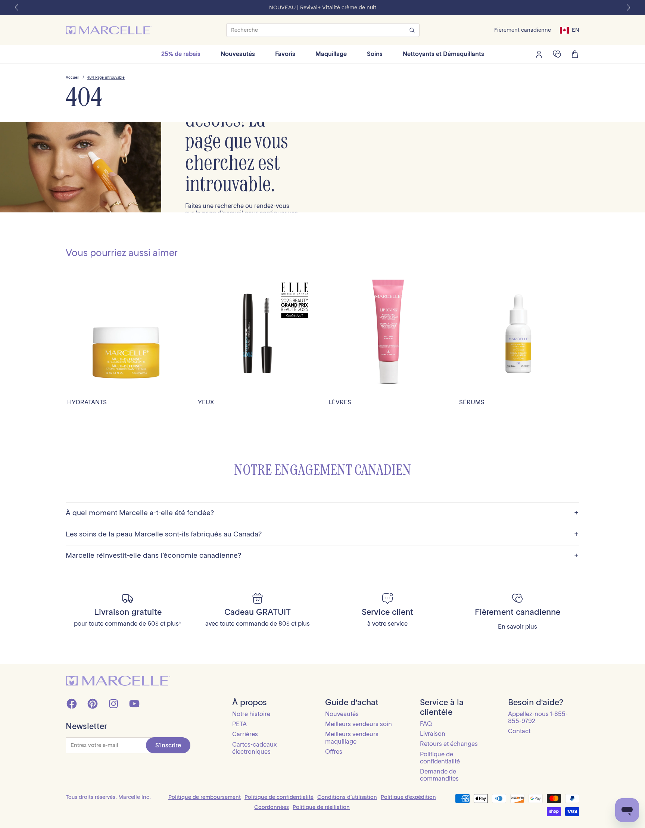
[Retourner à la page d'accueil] (118, 681)
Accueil (73, 77)
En (575, 30)
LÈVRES (339, 402)
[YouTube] (134, 704)
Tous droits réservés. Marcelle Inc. (108, 797)
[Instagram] (113, 704)
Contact (519, 731)
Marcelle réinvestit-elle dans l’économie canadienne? (322, 555)
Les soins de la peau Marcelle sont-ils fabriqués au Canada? (322, 534)
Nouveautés (238, 53)
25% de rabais (180, 53)
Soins (375, 53)
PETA (239, 724)
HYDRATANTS (87, 402)
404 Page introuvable (106, 77)
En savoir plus (517, 626)
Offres (333, 751)
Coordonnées (271, 807)
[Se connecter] (539, 54)
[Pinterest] (93, 704)
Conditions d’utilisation (347, 797)
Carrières (245, 734)
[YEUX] (257, 333)
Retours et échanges (449, 743)
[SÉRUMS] (518, 333)
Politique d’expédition (408, 797)
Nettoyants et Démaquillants (443, 53)
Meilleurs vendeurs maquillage (351, 737)
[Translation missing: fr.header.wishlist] (556, 54)
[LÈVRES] (388, 333)
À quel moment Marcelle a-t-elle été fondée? (322, 513)
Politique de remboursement (204, 797)
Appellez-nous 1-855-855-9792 (538, 717)
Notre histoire (251, 714)
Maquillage (331, 53)
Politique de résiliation (321, 807)
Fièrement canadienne (522, 30)
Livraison (432, 733)
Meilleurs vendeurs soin (358, 724)
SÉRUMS (471, 402)
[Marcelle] (109, 30)
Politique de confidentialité (440, 757)
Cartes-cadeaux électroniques (254, 748)
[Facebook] (72, 704)
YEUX (206, 402)
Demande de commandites (439, 775)
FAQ (426, 723)
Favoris (285, 53)
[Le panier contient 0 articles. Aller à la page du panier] (574, 54)
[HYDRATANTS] (126, 333)
